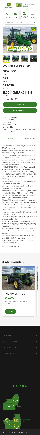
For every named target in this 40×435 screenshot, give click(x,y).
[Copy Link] (15, 99)
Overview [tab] (10, 138)
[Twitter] (17, 386)
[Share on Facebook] (4, 99)
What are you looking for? (14, 22)
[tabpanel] (20, 40)
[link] (24, 15)
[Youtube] (23, 386)
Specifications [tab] (30, 138)
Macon (13, 127)
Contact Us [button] (20, 105)
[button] (7, 15)
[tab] (6, 58)
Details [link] (10, 312)
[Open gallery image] (20, 40)
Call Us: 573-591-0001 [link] (20, 111)
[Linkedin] (26, 386)
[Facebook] (13, 386)
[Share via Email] (12, 99)
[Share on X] (8, 99)
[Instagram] (20, 386)
